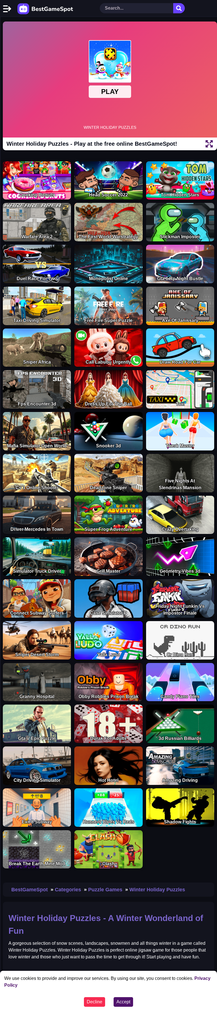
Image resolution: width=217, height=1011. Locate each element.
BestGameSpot (29, 889)
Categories (68, 889)
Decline (94, 1001)
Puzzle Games (105, 889)
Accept (123, 1001)
